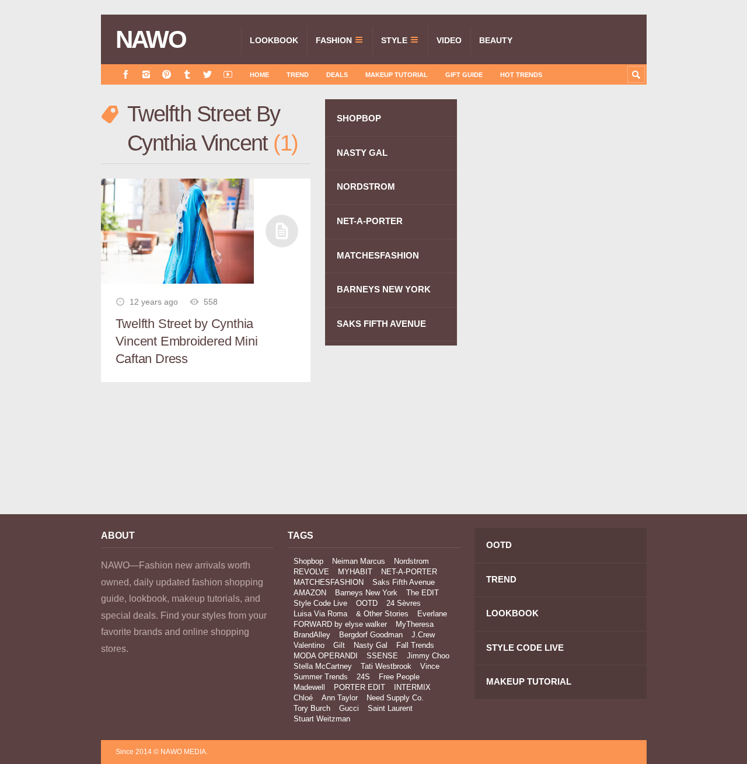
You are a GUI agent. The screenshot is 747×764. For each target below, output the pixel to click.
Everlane (432, 614)
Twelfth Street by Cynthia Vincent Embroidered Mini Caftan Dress (187, 340)
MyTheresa (415, 624)
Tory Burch (312, 708)
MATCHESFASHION (378, 255)
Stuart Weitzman (322, 719)
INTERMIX (412, 687)
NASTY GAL (362, 153)
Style (394, 40)
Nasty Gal (371, 645)
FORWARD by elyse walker (340, 624)
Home (259, 74)
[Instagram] (146, 74)
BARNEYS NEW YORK (384, 289)
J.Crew (423, 635)
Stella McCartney (323, 666)
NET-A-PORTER (370, 221)
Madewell (309, 687)
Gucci (349, 708)
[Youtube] (228, 74)
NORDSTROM (366, 186)
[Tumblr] (187, 74)
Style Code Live (320, 603)
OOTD (367, 603)
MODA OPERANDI (326, 656)
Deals (337, 74)
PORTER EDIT (359, 687)
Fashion (334, 40)
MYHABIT (355, 571)
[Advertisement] (559, 307)
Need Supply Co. (395, 698)
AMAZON (310, 592)
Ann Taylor (340, 698)
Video (449, 40)
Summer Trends (321, 677)
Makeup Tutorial (396, 74)
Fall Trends (415, 645)
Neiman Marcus (358, 561)
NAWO (151, 40)
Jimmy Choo (428, 656)
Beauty (495, 40)
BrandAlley (312, 635)
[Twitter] (207, 74)
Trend (298, 74)
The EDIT (422, 592)
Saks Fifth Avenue (403, 582)
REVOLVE (311, 571)
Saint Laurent (390, 708)
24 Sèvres (403, 603)
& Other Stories (382, 614)
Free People (399, 677)
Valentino (309, 645)
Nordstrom (411, 561)
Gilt (339, 645)
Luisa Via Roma (320, 614)
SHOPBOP (359, 118)
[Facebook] (126, 74)
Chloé (303, 698)
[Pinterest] (166, 74)
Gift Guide (464, 74)
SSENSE (382, 656)
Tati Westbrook (386, 666)
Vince (429, 666)
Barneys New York (366, 592)
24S (363, 677)
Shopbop (308, 561)
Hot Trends (521, 74)
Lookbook (274, 40)
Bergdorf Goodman (371, 635)
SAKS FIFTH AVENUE (381, 324)
